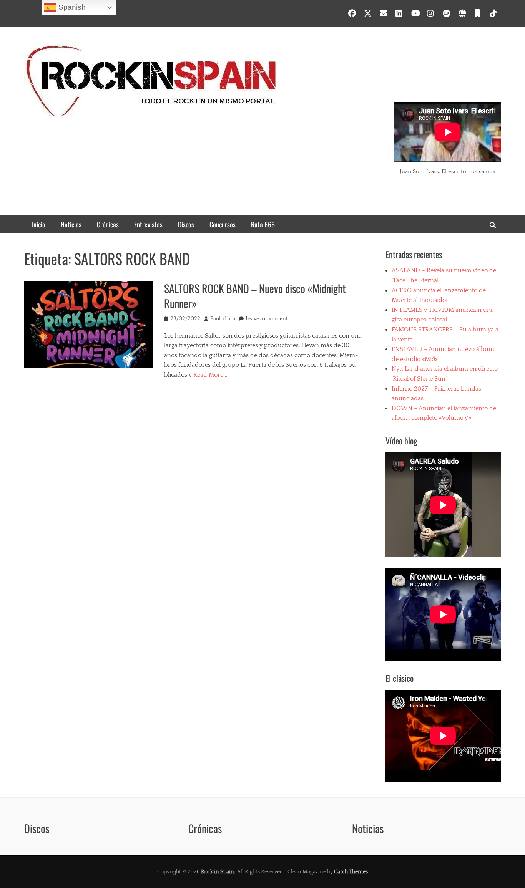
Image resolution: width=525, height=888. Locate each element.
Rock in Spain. (218, 872)
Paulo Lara (222, 319)
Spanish (71, 7)
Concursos (222, 224)
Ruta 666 (263, 224)
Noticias (71, 224)
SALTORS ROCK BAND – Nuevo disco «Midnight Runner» (255, 295)
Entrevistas (148, 224)
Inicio (38, 224)
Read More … (211, 374)
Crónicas (108, 224)
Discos (186, 224)
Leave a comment (267, 319)
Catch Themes (351, 872)
